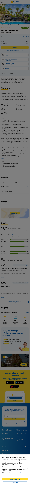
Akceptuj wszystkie (15, 479)
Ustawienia (17, 483)
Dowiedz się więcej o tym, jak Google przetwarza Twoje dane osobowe (14, 473)
